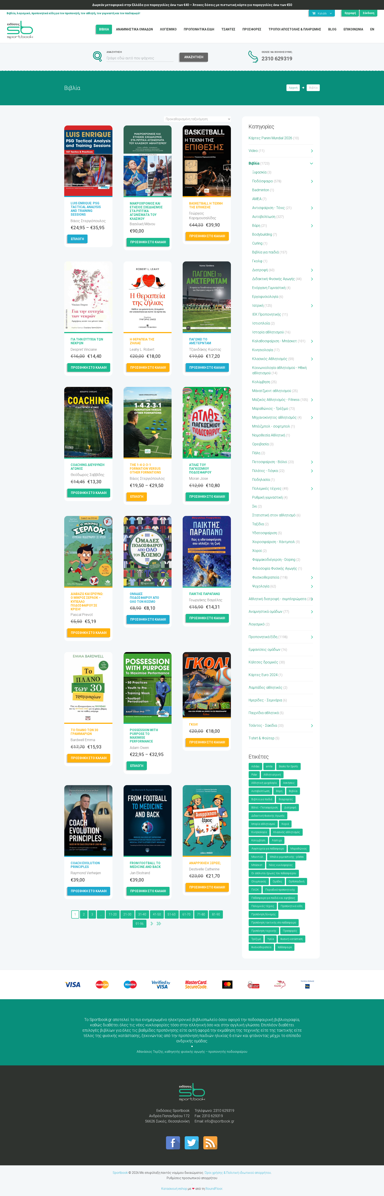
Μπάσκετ (256, 865)
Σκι (254, 506)
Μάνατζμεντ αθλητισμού (271, 391)
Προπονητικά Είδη (263, 637)
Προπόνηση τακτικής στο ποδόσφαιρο (273, 922)
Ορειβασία (260, 444)
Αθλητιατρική (272, 774)
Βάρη (256, 225)
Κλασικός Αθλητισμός (269, 359)
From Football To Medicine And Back (145, 865)
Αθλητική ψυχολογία (264, 782)
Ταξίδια (258, 524)
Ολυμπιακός (258, 881)
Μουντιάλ (257, 856)
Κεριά (285, 824)
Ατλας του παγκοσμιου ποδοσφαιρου (200, 468)
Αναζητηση (193, 57)
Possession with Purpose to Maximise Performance (144, 735)
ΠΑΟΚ (255, 889)
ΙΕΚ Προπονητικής (266, 314)
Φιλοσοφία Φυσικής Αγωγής (274, 568)
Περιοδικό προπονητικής (280, 889)
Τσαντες (228, 29)
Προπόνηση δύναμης (263, 914)
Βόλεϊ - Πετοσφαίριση (264, 807)
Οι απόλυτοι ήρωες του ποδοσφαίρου (273, 873)
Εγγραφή (350, 13)
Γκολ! (193, 724)
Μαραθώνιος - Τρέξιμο (270, 408)
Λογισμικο (168, 29)
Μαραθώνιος (298, 848)
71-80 (201, 914)
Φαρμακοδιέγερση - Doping (273, 559)
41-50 (157, 914)
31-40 (142, 914)
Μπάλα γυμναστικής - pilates (287, 856)
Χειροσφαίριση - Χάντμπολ (273, 542)
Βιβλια (104, 29)
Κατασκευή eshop (174, 1188)
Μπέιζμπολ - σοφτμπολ (271, 426)
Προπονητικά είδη (291, 906)
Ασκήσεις (289, 782)
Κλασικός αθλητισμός (286, 832)
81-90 (216, 914)
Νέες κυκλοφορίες (281, 865)
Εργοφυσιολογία (265, 297)
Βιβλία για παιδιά (265, 252)
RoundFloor (214, 1188)
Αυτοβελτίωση (263, 217)
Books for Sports (288, 766)
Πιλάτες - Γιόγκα (265, 471)
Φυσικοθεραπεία (265, 577)
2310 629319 (277, 59)
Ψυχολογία (260, 586)
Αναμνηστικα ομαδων (134, 29)
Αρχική (293, 87)
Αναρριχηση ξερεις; (205, 863)
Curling (257, 243)
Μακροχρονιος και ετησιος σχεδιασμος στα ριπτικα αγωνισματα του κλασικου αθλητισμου (146, 213)
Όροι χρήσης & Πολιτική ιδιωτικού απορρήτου (238, 1172)
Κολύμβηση (261, 382)
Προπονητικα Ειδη (199, 29)
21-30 (127, 914)
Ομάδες (277, 881)
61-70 (186, 914)
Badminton (260, 190)
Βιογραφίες (286, 799)
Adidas (255, 766)
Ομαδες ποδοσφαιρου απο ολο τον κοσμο (144, 597)
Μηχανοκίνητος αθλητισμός (274, 417)
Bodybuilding (262, 234)
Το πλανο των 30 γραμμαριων (84, 732)
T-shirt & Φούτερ (261, 738)
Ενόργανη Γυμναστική (269, 288)
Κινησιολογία (262, 350)
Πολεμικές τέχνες (267, 488)
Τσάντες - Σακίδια (263, 725)
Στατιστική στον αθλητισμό (274, 515)
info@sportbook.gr (219, 1121)
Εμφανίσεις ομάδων (264, 649)
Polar (254, 774)
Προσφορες (251, 29)
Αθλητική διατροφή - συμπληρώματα (277, 599)
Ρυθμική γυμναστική (267, 497)
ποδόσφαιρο (285, 947)
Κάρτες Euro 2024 (263, 675)
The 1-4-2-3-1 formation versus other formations (145, 468)
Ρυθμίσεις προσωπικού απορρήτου (192, 1178)
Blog (332, 29)
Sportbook (120, 1172)
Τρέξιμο (256, 939)
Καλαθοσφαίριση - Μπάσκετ (274, 341)
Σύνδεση (368, 13)
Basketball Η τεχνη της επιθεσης (206, 205)
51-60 (172, 914)
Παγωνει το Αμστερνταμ (200, 341)
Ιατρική (258, 305)
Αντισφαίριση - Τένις (268, 208)
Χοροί (257, 551)
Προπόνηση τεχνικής (263, 930)
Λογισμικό (257, 624)
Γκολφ (257, 261)
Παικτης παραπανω (204, 594)
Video (253, 151)
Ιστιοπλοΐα (261, 323)
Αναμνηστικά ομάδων (265, 611)
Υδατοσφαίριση (264, 533)
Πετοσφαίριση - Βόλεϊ (269, 462)
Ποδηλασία (261, 480)
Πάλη (256, 453)
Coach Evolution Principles (85, 865)
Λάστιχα (277, 840)
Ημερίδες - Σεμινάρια (265, 700)
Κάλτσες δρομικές (263, 662)
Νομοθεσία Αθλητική (268, 435)
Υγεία (270, 939)
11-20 (113, 914)
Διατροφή (260, 270)
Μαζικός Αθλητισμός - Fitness (276, 400)
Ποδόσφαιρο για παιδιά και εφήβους (273, 897)
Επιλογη (77, 239)
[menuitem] (372, 29)
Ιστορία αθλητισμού (268, 332)
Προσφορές (290, 930)
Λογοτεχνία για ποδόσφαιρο (267, 848)
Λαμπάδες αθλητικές (265, 687)
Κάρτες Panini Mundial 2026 (270, 138)
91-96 (140, 923)
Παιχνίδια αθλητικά (264, 713)
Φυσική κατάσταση (291, 939)
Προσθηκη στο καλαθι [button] (148, 242)
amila (269, 766)
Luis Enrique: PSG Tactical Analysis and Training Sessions (86, 209)
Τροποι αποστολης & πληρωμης (294, 29)
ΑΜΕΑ (257, 199)
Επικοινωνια (353, 29)
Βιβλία (254, 163)
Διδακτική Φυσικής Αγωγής (273, 279)
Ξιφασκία (259, 172)
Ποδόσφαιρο (262, 181)
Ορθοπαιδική (296, 881)
